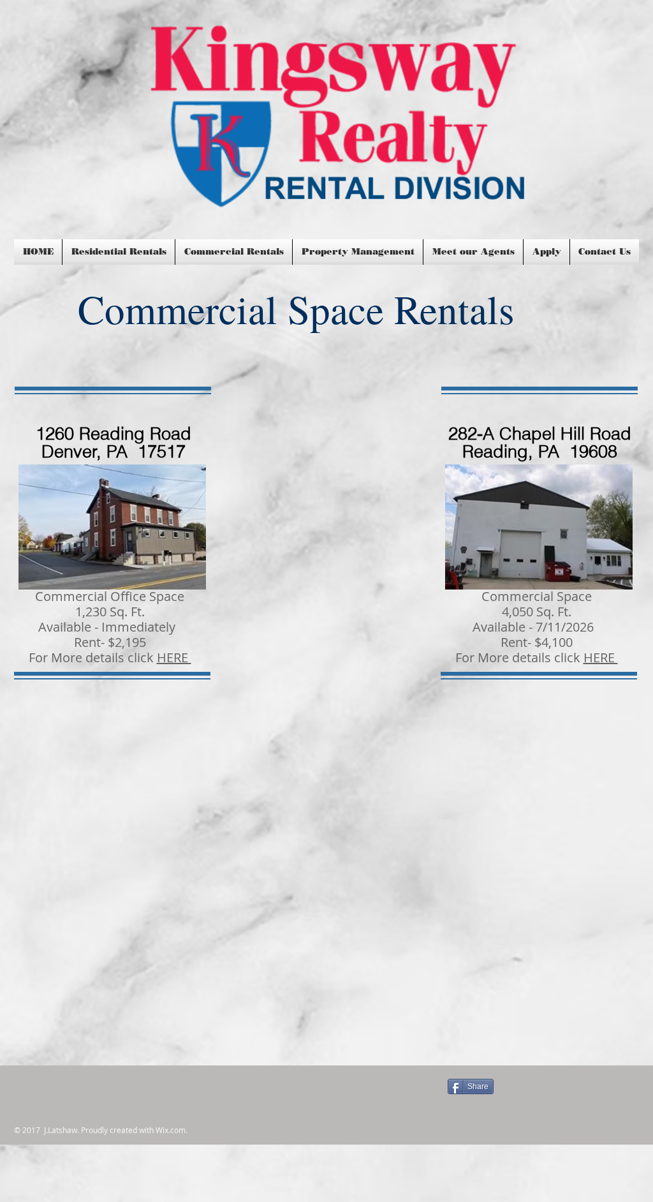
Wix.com (171, 1130)
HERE (174, 657)
